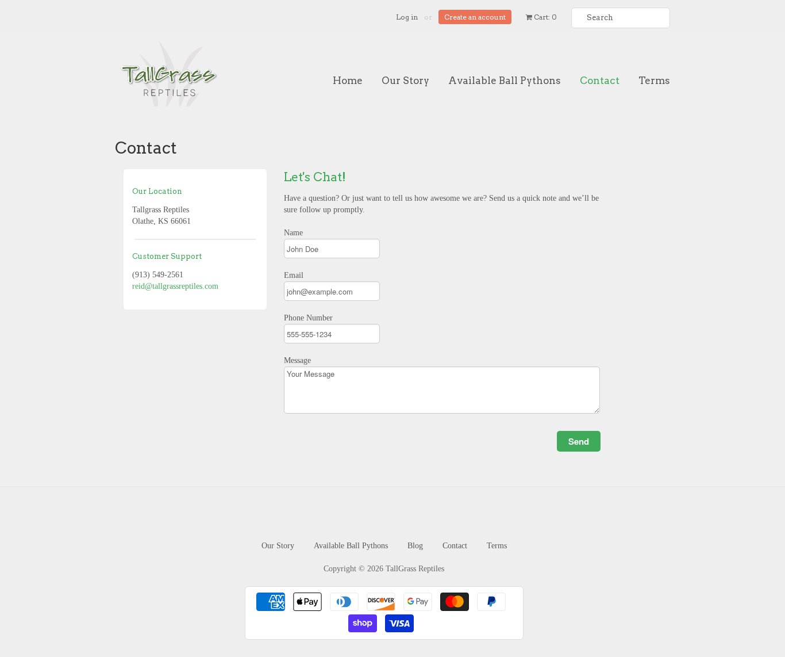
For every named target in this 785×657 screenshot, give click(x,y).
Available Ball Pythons (504, 80)
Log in (407, 17)
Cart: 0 (544, 17)
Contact (599, 80)
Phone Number (308, 318)
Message (297, 360)
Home (348, 80)
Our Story (405, 80)
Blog (415, 545)
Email (293, 275)
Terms (654, 80)
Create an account (475, 17)
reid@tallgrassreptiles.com (175, 286)
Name (293, 232)
